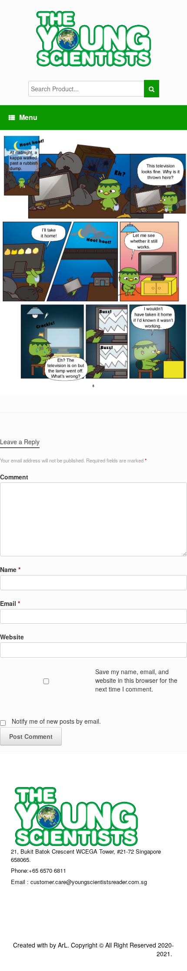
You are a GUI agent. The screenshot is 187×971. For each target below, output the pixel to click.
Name (10, 569)
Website (12, 636)
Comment (14, 476)
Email (10, 603)
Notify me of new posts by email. (56, 721)
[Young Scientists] (93, 38)
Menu (28, 117)
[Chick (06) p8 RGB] (93, 261)
